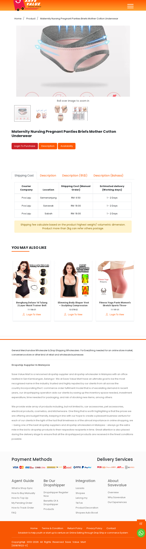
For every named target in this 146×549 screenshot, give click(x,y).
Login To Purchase (24, 146)
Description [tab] (48, 175)
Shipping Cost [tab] (24, 175)
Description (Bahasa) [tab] (108, 175)
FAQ (14, 512)
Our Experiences (117, 502)
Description (47, 146)
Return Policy (74, 528)
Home (18, 18)
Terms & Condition (52, 528)
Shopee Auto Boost (87, 512)
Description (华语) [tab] (74, 175)
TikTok (79, 503)
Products (49, 509)
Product (30, 18)
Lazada (80, 488)
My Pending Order (22, 503)
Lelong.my (81, 498)
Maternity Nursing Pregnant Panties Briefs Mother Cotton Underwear (79, 18)
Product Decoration (87, 507)
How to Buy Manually (23, 493)
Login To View (33, 314)
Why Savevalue (117, 497)
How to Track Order (23, 507)
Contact (111, 528)
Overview (113, 492)
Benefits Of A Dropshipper (51, 502)
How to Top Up (20, 498)
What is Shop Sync (22, 488)
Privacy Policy (94, 528)
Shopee (80, 493)
